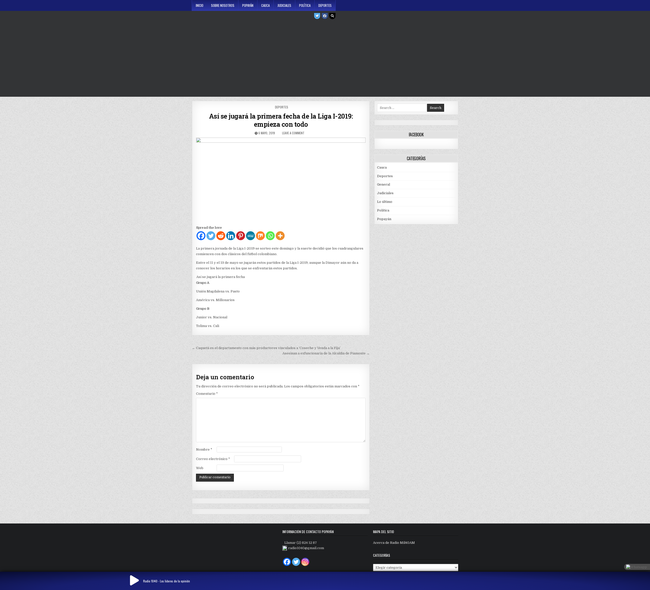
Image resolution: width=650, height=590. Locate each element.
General (383, 184)
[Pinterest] (240, 235)
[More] (280, 235)
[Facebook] (325, 16)
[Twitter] (317, 16)
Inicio (199, 5)
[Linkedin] (230, 235)
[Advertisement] (325, 58)
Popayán (247, 5)
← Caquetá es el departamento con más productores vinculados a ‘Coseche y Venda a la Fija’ (266, 348)
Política (305, 5)
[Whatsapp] (270, 235)
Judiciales (284, 5)
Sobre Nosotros (222, 5)
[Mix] (260, 235)
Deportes (325, 5)
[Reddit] (220, 235)
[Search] (332, 16)
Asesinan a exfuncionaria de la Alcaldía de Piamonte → (326, 353)
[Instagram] (305, 562)
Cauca (265, 5)
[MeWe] (250, 235)
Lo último (384, 202)
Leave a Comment (293, 133)
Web (199, 468)
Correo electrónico (213, 459)
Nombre (204, 449)
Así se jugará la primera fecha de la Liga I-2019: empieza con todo (281, 120)
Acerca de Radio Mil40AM (394, 543)
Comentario (207, 394)
